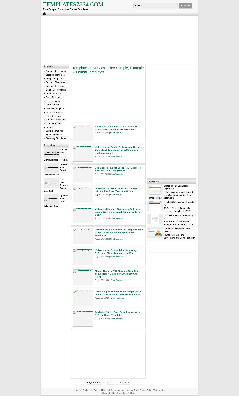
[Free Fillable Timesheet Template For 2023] (155, 210)
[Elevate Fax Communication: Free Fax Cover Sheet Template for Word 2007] (83, 125)
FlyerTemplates (53, 101)
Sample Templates (54, 131)
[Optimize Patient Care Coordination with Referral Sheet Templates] (83, 311)
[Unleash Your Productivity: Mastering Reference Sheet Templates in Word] (83, 249)
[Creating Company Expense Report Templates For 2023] (155, 194)
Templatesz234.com (73, 4)
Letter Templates (54, 116)
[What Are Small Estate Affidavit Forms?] (155, 223)
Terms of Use (159, 390)
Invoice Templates (54, 112)
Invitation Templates (55, 108)
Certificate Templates (56, 90)
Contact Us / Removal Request (96, 390)
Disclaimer (115, 390)
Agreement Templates (56, 71)
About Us (77, 390)
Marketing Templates (56, 119)
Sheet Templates (116, 133)
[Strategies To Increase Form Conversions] (155, 235)
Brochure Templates (55, 75)
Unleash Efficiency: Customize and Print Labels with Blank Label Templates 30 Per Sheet (118, 212)
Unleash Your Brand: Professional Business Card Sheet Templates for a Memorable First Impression (119, 150)
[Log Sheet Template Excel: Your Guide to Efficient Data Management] (83, 167)
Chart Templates (53, 93)
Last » (126, 382)
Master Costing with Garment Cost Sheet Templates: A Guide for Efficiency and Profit (117, 274)
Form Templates (53, 105)
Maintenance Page (130, 390)
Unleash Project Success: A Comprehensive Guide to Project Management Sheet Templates (119, 232)
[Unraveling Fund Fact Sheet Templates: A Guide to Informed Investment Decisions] (83, 290)
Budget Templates (54, 78)
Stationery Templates (56, 138)
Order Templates (53, 123)
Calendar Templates (55, 86)
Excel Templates (54, 97)
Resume (50, 127)
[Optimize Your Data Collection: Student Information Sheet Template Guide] (83, 187)
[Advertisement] (119, 39)
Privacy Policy (146, 390)
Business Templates (55, 82)
